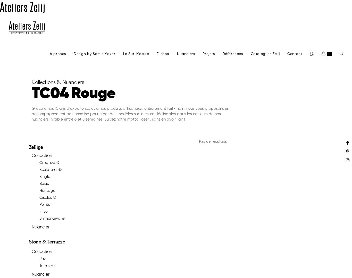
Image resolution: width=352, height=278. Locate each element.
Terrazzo (47, 265)
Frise (43, 211)
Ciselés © (47, 197)
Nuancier (40, 226)
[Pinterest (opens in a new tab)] (347, 151)
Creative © (49, 162)
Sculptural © (50, 169)
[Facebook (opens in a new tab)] (347, 142)
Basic (44, 183)
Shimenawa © (52, 218)
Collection (42, 155)
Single (44, 176)
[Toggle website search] (341, 54)
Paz (42, 258)
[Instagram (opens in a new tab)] (347, 160)
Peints (44, 204)
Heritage (47, 190)
